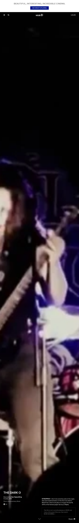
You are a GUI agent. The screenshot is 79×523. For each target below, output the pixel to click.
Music (18, 501)
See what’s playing (39, 8)
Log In (73, 15)
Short (5, 501)
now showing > (49, 514)
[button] (4, 15)
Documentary (12, 501)
